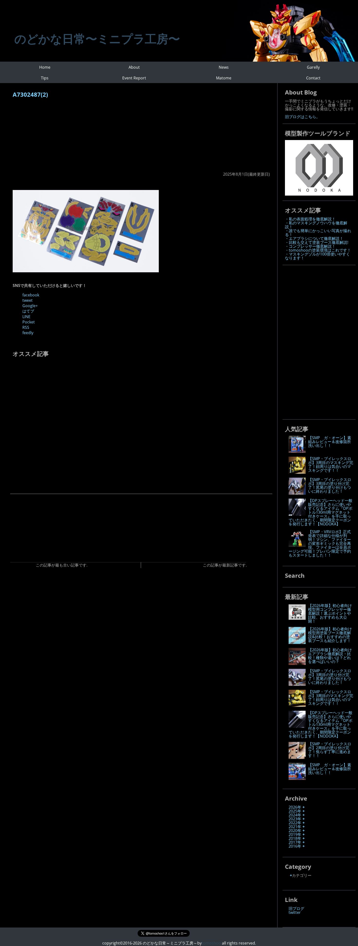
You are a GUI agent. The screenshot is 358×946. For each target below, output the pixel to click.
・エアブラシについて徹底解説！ (314, 238)
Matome (223, 78)
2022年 (295, 822)
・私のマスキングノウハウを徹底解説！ (316, 224)
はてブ (28, 311)
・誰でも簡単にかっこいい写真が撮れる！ (318, 232)
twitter (295, 912)
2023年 (295, 819)
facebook (30, 295)
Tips (44, 78)
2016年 (295, 846)
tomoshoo (211, 943)
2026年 (295, 807)
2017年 (295, 842)
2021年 (295, 826)
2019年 (295, 834)
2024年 (295, 815)
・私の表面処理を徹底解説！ (310, 219)
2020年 (295, 830)
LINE (26, 316)
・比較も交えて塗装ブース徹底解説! (316, 242)
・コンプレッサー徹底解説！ (310, 246)
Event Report (134, 78)
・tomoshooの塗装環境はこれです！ (318, 250)
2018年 (295, 838)
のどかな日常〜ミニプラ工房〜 (97, 39)
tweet (27, 300)
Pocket (28, 322)
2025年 (295, 811)
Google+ (30, 305)
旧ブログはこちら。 (302, 116)
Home (44, 67)
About (134, 67)
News (224, 67)
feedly (27, 332)
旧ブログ (296, 908)
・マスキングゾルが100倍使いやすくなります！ (317, 256)
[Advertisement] (141, 137)
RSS (25, 327)
